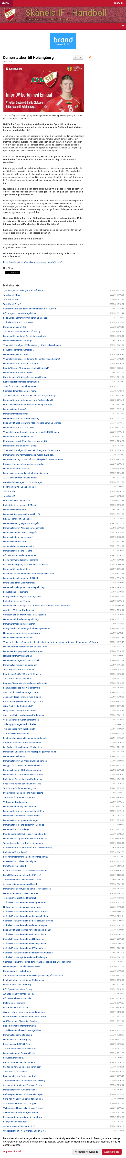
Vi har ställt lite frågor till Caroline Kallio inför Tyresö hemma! (31, 359)
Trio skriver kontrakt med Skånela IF (20, 898)
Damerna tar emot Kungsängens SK (20, 1090)
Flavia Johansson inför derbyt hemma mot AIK (25, 441)
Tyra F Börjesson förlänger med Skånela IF (23, 290)
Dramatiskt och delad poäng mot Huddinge (23, 793)
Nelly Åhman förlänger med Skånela (20, 710)
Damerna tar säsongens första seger (20, 820)
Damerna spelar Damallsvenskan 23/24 (21, 966)
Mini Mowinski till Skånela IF (16, 500)
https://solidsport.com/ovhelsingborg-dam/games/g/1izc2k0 (32, 262)
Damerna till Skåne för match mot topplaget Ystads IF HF (30, 752)
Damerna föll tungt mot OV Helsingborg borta (24, 336)
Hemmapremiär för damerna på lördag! (21, 633)
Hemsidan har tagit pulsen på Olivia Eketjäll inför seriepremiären (33, 459)
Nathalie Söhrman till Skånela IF (18, 656)
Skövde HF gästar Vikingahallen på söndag (23, 464)
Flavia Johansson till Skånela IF (18, 519)
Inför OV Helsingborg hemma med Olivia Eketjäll (25, 564)
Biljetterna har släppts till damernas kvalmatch (25, 738)
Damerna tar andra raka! (14, 409)
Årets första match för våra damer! (19, 386)
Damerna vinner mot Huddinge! (17, 340)
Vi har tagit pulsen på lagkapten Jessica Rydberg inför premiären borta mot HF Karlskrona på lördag (50, 642)
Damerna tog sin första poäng (17, 1035)
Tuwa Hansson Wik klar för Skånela (20, 669)
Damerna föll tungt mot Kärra (17, 569)
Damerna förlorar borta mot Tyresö (19, 446)
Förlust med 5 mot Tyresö (15, 852)
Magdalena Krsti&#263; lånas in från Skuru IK (24, 834)
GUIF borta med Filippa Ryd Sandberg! (21, 1021)
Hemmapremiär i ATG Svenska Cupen (20, 893)
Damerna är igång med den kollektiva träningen (25, 473)
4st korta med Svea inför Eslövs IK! (19, 1048)
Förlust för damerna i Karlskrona (18, 350)
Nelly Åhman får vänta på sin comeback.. (22, 907)
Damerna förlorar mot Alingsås (17, 372)
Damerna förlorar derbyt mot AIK (18, 436)
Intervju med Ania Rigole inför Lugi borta (22, 596)
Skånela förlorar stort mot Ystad (18, 322)
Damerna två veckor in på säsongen (20, 665)
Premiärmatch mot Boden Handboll (19, 1076)
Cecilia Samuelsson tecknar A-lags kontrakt (23, 701)
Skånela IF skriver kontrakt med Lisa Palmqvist (25, 925)
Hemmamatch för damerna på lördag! (21, 619)
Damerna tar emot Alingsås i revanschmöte (23, 528)
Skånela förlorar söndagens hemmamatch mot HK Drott (29, 308)
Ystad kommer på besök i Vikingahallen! (22, 1030)
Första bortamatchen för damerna (19, 1062)
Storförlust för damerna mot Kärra (19, 797)
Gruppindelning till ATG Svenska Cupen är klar (24, 1131)
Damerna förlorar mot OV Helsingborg (21, 418)
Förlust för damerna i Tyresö (16, 601)
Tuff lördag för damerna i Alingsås (19, 788)
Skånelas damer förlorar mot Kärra (19, 391)
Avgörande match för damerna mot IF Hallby (24, 1080)
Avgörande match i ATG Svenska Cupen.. (22, 879)
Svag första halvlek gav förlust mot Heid (22, 783)
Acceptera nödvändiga (86, 1151)
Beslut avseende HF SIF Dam (16, 1044)
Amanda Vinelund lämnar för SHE (19, 1126)
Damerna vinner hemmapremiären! (19, 624)
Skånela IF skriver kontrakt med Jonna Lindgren (25, 911)
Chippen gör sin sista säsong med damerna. (24, 1012)
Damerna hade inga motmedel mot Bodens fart (25, 838)
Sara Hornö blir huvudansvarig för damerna (23, 715)
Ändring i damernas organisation (18, 546)
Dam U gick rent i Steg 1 (14, 866)
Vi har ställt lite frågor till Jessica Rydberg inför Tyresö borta (31, 450)
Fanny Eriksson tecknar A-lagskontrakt (21, 688)
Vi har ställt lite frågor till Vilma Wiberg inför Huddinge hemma (32, 345)
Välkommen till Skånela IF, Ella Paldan (20, 1112)
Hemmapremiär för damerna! (17, 468)
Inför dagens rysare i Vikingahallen (19, 313)
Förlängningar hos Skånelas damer (19, 487)
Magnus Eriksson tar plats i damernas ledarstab (25, 683)
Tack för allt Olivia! (11, 295)
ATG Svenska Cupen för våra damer (20, 477)
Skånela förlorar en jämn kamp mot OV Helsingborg (27, 847)
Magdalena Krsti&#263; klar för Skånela (22, 674)
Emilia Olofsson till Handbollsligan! (19, 861)
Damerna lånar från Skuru (15, 541)
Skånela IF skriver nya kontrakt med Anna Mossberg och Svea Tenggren (37, 962)
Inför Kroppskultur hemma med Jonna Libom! (24, 1016)
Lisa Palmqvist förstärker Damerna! (19, 1026)
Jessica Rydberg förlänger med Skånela (22, 697)
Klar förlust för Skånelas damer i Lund (21, 382)
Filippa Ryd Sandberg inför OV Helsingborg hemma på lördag (32, 423)
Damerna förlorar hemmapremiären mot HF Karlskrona (28, 455)
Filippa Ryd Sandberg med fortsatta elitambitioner (27, 930)
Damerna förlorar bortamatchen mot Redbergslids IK (28, 400)
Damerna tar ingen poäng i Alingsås (20, 532)
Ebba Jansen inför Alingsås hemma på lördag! (25, 377)
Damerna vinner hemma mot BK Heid (20, 578)
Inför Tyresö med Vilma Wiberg (17, 989)
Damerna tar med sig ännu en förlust (20, 806)
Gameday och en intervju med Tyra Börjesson (24, 615)
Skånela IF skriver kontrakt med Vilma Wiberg (24, 948)
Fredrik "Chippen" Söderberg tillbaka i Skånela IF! (26, 368)
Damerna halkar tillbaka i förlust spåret (21, 815)
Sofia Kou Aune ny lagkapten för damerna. (23, 1099)
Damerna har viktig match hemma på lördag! (24, 587)
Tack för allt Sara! (11, 299)
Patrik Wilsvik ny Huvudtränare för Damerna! (23, 980)
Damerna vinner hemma (14, 756)
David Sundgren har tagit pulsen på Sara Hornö (25, 646)
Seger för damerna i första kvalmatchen (22, 742)
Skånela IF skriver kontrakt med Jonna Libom (24, 934)
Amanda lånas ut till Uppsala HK (18, 994)
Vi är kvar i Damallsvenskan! (16, 733)
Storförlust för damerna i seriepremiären (22, 1067)
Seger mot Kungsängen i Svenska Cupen (22, 1085)
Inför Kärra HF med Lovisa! (15, 1007)
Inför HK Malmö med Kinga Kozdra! (20, 555)
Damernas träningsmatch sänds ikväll (21, 660)
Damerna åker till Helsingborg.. (29, 57)
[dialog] (63, 1145)
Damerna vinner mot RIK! (14, 327)
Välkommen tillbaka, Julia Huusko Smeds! (23, 1108)
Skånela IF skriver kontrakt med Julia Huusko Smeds (28, 921)
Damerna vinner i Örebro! (14, 509)
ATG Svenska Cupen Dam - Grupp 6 (19, 1103)
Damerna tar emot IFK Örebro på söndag (22, 770)
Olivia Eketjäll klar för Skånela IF (18, 706)
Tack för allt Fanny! (12, 304)
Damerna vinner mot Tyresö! (16, 354)
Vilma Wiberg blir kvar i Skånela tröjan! (21, 720)
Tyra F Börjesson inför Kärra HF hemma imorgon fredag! (29, 395)
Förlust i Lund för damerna (15, 592)
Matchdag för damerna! (14, 1003)
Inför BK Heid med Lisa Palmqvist (19, 583)
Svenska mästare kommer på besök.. (20, 884)
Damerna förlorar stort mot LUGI (18, 427)
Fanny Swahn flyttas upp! (15, 1121)
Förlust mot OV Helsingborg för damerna (22, 779)
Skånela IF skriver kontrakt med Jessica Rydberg (26, 916)
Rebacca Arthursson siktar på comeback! (22, 1117)
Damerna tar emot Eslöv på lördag (19, 1053)
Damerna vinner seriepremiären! (18, 637)
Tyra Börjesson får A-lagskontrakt (19, 729)
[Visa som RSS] (89, 57)
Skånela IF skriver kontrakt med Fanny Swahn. (24, 943)
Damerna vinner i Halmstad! (16, 414)
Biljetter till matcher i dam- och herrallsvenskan (25, 870)
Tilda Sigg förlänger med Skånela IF (20, 724)
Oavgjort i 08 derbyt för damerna (18, 610)
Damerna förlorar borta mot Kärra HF (20, 363)
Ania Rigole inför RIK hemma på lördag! (21, 331)
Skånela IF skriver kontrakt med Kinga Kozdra (24, 902)
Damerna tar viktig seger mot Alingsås (21, 523)
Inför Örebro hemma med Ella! (17, 998)
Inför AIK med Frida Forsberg (17, 984)
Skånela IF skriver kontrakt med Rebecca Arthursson (28, 952)
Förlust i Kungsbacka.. (13, 1058)
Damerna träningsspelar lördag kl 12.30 (21, 514)
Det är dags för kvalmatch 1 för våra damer (23, 747)
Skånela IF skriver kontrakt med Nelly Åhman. (24, 939)
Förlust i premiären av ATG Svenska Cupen (23, 1094)
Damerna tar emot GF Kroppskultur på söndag (25, 761)
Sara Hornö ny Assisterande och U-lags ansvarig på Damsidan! (33, 975)
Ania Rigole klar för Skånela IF (17, 678)
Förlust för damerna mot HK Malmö (20, 505)
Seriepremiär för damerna (15, 1071)
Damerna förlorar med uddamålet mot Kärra (23, 811)
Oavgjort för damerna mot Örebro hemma (22, 765)
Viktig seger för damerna (15, 802)
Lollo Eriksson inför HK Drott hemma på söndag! (26, 318)
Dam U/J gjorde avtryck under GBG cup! (22, 875)
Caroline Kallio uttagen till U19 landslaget (22, 482)
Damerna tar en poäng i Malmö (17, 551)
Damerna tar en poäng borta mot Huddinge (23, 825)
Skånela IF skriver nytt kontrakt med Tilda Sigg (25, 957)
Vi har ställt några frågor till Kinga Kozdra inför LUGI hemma (31, 432)
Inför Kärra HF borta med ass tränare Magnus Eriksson (28, 573)
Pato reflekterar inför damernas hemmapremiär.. (25, 857)
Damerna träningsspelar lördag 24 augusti (23, 651)
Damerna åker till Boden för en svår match (23, 774)
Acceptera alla (111, 1151)
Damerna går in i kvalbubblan (17, 971)
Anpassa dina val (12, 1151)
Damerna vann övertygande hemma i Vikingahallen (27, 889)
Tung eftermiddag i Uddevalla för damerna (23, 843)
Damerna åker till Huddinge (16, 829)
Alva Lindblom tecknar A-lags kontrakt (21, 692)
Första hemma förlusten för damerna (20, 560)
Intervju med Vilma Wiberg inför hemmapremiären (26, 628)
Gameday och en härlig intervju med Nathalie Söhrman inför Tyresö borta (37, 605)
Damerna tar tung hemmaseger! (18, 537)
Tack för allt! (9, 491)
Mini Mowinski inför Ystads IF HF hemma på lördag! (27, 404)
